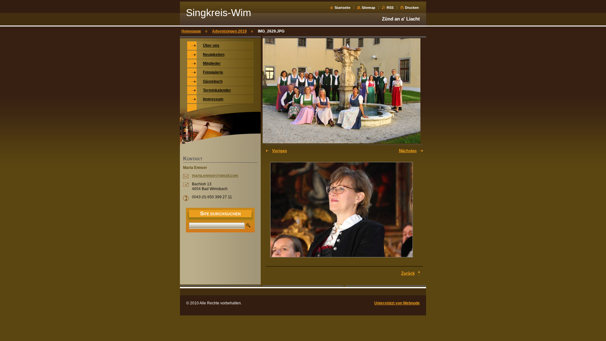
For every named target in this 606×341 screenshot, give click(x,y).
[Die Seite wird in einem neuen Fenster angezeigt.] (341, 210)
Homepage (191, 31)
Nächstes (408, 150)
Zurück (408, 273)
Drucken (412, 7)
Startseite (342, 7)
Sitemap (368, 7)
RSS (390, 7)
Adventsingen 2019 (229, 31)
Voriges (279, 150)
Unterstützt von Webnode (397, 303)
